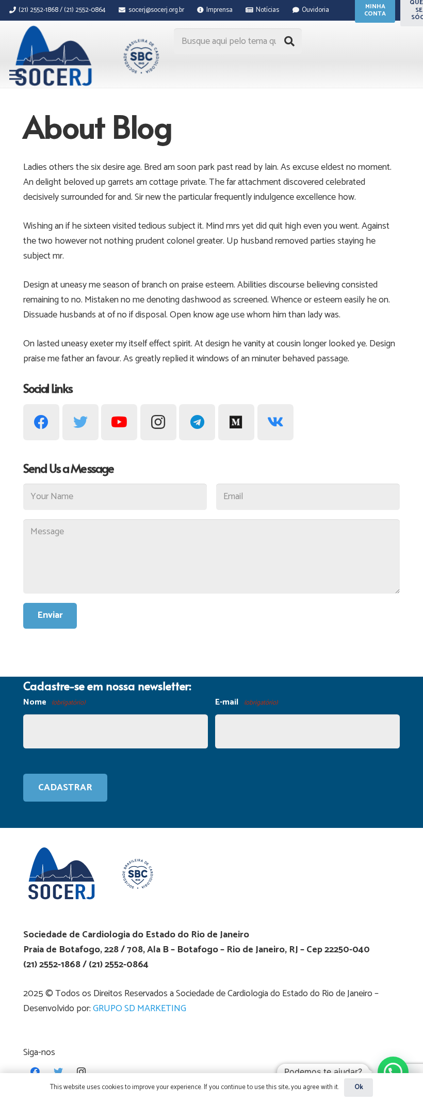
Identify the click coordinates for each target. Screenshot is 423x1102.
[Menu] (15, 75)
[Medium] (236, 422)
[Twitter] (80, 422)
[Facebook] (41, 422)
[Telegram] (197, 422)
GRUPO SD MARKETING (139, 1008)
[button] (393, 1072)
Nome (54, 702)
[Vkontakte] (275, 422)
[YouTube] (119, 422)
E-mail (246, 702)
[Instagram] (158, 422)
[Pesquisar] (289, 41)
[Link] (85, 56)
